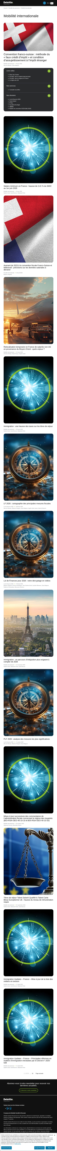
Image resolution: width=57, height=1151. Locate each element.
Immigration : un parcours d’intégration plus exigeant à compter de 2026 (26, 661)
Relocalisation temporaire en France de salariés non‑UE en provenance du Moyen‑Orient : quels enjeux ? (27, 348)
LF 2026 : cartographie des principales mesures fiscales (27, 503)
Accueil (5, 8)
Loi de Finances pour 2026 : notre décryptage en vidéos (27, 581)
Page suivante (39, 1073)
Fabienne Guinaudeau (9, 587)
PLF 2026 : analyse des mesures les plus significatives (27, 739)
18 (32, 1073)
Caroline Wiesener (37, 585)
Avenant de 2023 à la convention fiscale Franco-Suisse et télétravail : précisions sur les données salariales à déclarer (28, 267)
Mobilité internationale (9, 63)
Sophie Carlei (7, 193)
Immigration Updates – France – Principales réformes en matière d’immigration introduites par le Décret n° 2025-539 (27, 1060)
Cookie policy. (17, 1143)
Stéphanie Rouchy (8, 825)
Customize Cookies (6, 1147)
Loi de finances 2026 (8, 506)
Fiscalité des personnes (14, 8)
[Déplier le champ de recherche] (44, 3)
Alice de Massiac (8, 65)
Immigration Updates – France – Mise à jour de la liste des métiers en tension (28, 980)
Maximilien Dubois (17, 825)
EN (50, 3)
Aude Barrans (14, 193)
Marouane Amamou (19, 587)
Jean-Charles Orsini (27, 585)
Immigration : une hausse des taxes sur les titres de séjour (28, 426)
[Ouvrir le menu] (51, 3)
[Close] (54, 1135)
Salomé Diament (42, 508)
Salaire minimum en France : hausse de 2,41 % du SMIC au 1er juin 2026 (28, 187)
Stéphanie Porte (21, 193)
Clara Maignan (15, 65)
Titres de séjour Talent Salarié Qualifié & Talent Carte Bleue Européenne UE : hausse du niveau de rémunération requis (28, 900)
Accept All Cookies (39, 1147)
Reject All (50, 1147)
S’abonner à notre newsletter (28, 1090)
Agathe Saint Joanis (33, 508)
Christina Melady (8, 353)
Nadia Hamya (15, 353)
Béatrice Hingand (8, 274)
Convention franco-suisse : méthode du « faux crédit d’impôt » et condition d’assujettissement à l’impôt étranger (27, 57)
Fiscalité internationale (9, 272)
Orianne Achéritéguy (17, 585)
